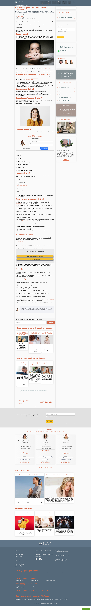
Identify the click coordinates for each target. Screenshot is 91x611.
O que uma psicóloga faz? (20, 563)
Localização (55, 603)
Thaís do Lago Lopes (58, 599)
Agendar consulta (18, 565)
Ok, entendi (86, 608)
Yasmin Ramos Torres (18, 600)
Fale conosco (17, 560)
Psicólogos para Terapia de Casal (65, 97)
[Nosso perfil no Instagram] (39, 558)
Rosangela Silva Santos (45, 599)
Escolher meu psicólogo (19, 564)
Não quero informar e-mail (26, 148)
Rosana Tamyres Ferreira (31, 599)
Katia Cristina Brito (45, 598)
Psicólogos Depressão (64, 572)
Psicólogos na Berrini (34, 580)
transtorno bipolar (34, 78)
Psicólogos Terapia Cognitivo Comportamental (64, 88)
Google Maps (63, 605)
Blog (18, 5)
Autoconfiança (20, 156)
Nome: (30, 139)
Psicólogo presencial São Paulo (60, 560)
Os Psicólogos (17, 551)
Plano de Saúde (18, 561)
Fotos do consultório (19, 554)
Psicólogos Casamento (50, 572)
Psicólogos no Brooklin (20, 580)
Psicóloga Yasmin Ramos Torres (30, 307)
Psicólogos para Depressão (64, 100)
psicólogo (52, 299)
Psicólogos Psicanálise (34, 586)
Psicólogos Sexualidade (65, 573)
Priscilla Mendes (17, 599)
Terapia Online (18, 592)
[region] (45, 608)
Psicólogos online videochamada (61, 559)
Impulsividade (20, 159)
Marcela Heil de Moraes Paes (58, 598)
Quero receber (60, 36)
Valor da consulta (18, 566)
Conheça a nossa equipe (66, 65)
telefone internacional (62, 31)
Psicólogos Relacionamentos (51, 573)
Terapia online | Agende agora (64, 14)
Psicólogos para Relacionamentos (65, 91)
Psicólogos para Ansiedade (64, 94)
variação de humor (29, 79)
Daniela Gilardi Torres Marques (20, 598)
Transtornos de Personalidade (36, 390)
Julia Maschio (33, 598)
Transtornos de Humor (25, 390)
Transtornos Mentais (26, 220)
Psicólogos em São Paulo (50, 580)
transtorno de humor (43, 24)
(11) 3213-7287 (36, 603)
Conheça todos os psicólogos (64, 84)
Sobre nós (17, 550)
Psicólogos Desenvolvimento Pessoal (22, 573)
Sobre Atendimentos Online (20, 553)
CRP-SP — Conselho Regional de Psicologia (43, 550)
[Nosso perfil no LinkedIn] (36, 558)
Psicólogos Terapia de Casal (20, 574)
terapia (22, 245)
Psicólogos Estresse (34, 573)
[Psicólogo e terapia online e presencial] (45, 543)
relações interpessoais (49, 68)
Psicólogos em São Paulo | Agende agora (65, 18)
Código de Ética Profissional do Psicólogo (42, 553)
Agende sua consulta (32, 431)
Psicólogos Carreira (34, 572)
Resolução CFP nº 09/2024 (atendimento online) (43, 554)
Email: (30, 143)
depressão (41, 66)
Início (16, 5)
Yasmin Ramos (20, 16)
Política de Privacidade (19, 556)
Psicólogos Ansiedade (19, 572)
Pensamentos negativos (22, 185)
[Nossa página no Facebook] (41, 558)
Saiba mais (71, 608)
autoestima (18, 203)
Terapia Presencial (34, 592)
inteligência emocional (41, 248)
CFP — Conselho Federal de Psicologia (42, 551)
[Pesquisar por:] (31, 322)
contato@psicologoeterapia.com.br (46, 603)
